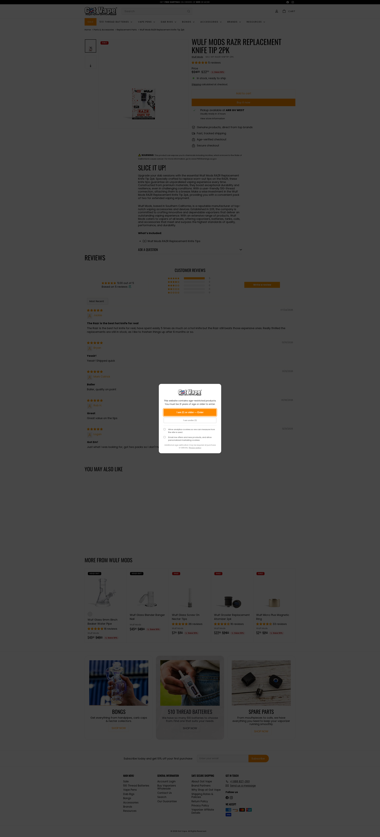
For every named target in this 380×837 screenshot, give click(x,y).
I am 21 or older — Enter (190, 412)
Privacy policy (195, 447)
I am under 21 (190, 420)
